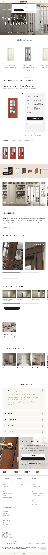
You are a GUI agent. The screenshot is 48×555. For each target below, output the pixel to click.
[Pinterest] (45, 537)
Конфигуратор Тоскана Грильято (8, 32)
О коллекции (19, 32)
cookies (9, 547)
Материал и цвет (14, 140)
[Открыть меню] (3, 1)
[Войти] (45, 1)
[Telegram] (26, 464)
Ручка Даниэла (7, 334)
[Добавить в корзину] (14, 336)
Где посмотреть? (30, 127)
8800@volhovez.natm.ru (7, 545)
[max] (41, 537)
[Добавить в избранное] (22, 94)
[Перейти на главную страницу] (24, 2)
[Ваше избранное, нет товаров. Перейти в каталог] (43, 1)
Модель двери (5, 140)
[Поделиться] (19, 94)
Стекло (20, 140)
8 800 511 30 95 (15, 541)
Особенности (27, 32)
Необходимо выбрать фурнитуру (33, 114)
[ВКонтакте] (22, 464)
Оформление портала (28, 140)
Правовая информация (34, 545)
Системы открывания (36, 32)
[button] (12, 256)
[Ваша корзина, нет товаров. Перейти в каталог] (41, 1)
